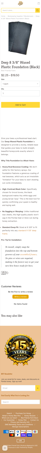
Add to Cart (20, 105)
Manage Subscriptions (20, 427)
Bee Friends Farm (8, 70)
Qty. (2, 89)
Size (2, 79)
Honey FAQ (22, 420)
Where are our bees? (9, 418)
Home (3, 16)
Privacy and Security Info (20, 422)
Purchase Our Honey (23, 413)
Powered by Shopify (26, 447)
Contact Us (34, 420)
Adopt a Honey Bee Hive (11, 416)
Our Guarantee (9, 420)
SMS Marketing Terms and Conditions (19, 424)
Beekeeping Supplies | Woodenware (20, 16)
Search (9, 413)
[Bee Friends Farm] (20, 3)
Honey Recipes (29, 416)
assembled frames (28, 254)
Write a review (20, 297)
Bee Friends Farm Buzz (29, 418)
